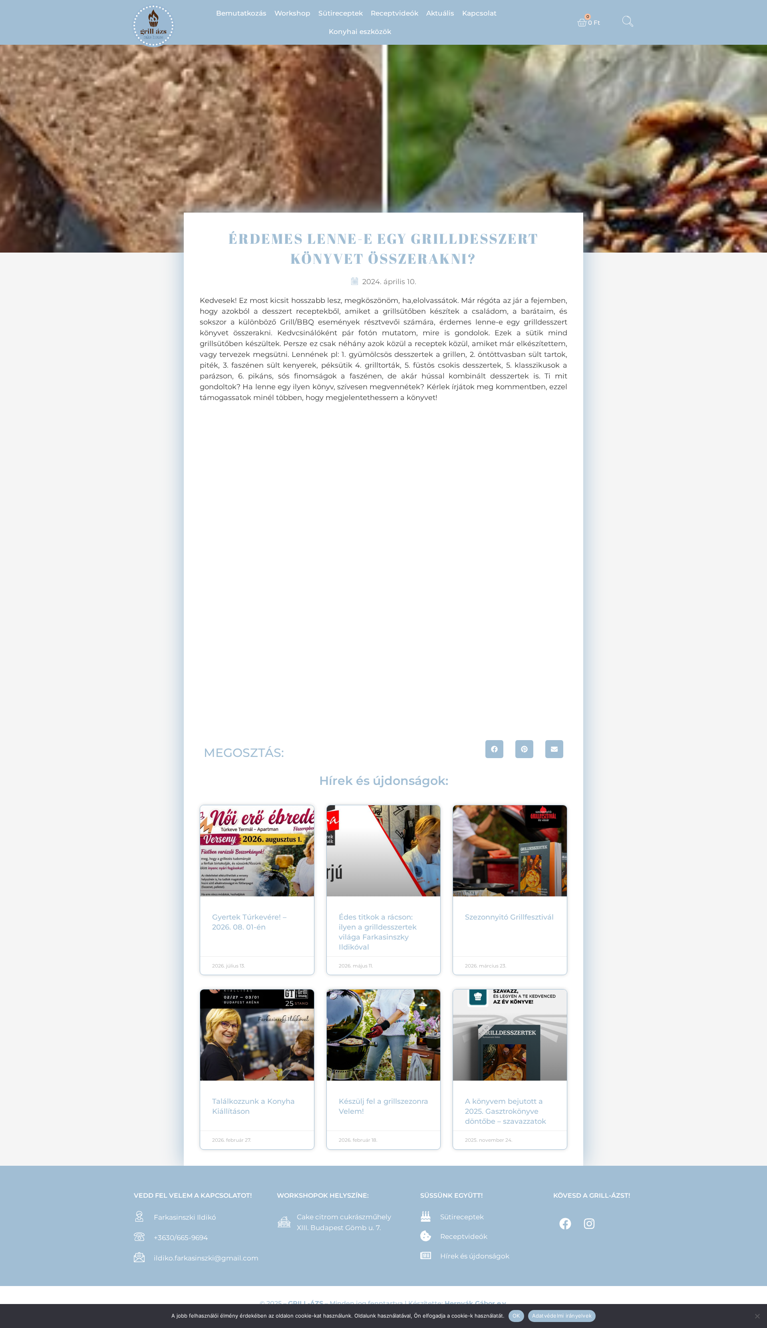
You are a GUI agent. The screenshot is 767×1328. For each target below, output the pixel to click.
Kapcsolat (479, 13)
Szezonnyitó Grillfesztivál (509, 917)
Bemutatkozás (241, 13)
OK (516, 1315)
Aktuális (440, 13)
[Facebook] (565, 1224)
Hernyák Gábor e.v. (476, 1303)
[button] (494, 749)
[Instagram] (589, 1224)
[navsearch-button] (628, 22)
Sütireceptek (340, 13)
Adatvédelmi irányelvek (562, 1315)
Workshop (292, 13)
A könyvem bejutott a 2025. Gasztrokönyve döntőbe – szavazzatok (505, 1111)
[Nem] (757, 1316)
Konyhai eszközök (360, 32)
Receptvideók (394, 13)
